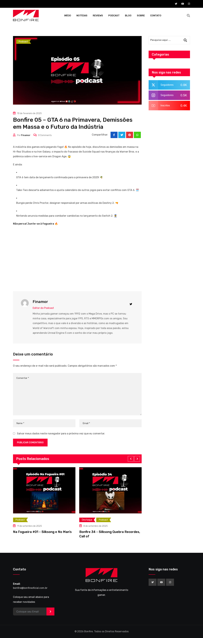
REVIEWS (98, 15)
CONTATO (155, 15)
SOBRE (141, 15)
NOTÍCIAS (81, 15)
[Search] (188, 15)
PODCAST (114, 15)
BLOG (128, 15)
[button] (131, 459)
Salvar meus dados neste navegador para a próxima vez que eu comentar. (61, 433)
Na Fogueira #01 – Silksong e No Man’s (42, 532)
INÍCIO (67, 15)
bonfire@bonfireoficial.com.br (30, 587)
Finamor (25, 135)
